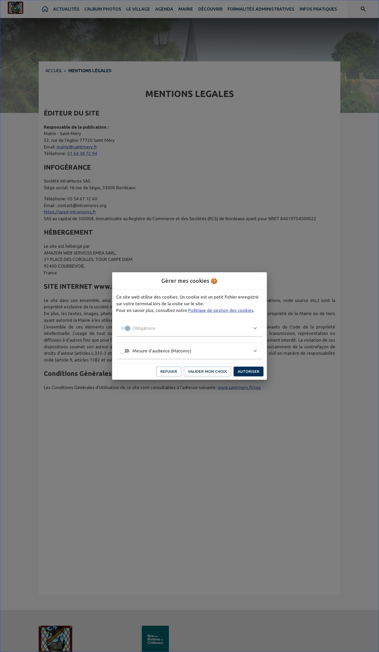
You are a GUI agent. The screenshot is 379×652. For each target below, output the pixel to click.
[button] (189, 328)
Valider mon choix (207, 371)
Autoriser (248, 371)
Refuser (168, 371)
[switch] (122, 351)
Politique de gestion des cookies (220, 310)
